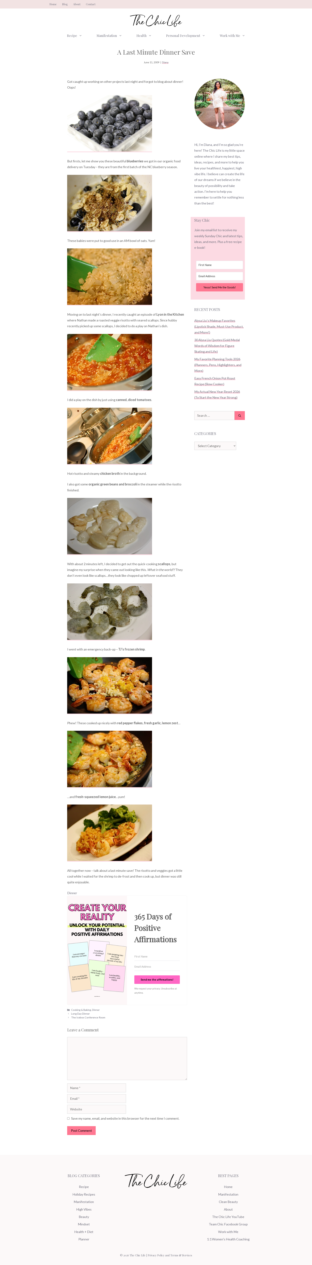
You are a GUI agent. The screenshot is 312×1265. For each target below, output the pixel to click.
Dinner (72, 893)
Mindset (84, 1224)
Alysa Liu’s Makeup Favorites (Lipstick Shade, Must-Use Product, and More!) (219, 326)
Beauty (84, 1217)
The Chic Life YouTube (228, 1217)
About (77, 4)
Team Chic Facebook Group (228, 1224)
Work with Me (230, 35)
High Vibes (84, 1209)
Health (141, 35)
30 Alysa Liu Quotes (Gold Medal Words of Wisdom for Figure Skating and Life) (217, 346)
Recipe (72, 35)
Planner (83, 1239)
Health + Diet (83, 1232)
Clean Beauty (228, 1202)
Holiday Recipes (83, 1194)
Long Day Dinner (80, 1013)
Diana (165, 62)
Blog (65, 4)
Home (53, 4)
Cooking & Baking (81, 1009)
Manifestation (107, 35)
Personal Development (183, 35)
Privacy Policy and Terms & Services (170, 1255)
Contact (91, 4)
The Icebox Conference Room (88, 1017)
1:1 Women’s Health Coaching (228, 1239)
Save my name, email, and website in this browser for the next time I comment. (125, 1118)
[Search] (240, 415)
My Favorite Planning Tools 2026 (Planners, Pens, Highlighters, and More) (217, 365)
